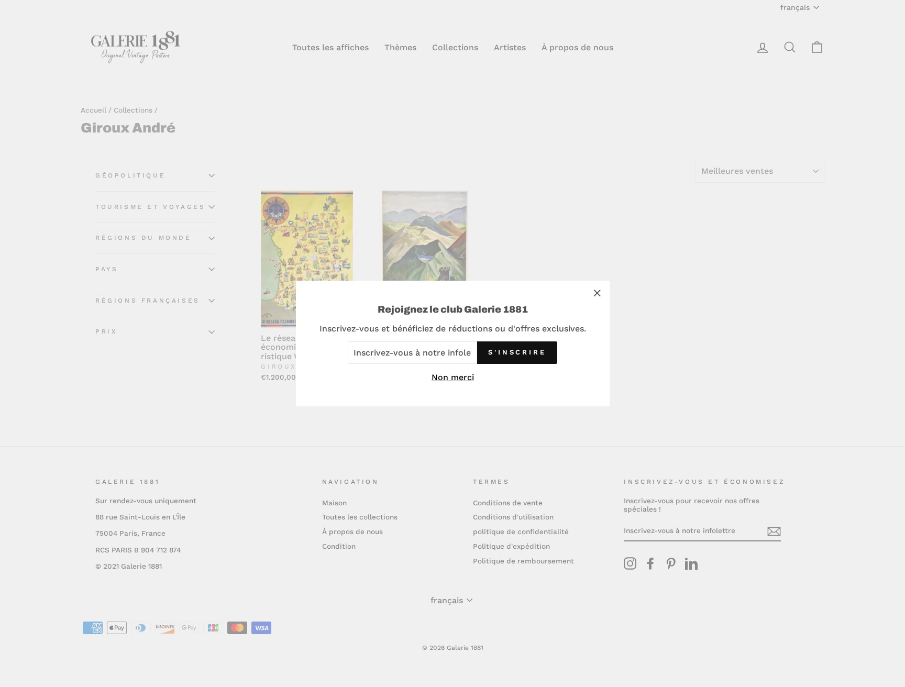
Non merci (453, 377)
